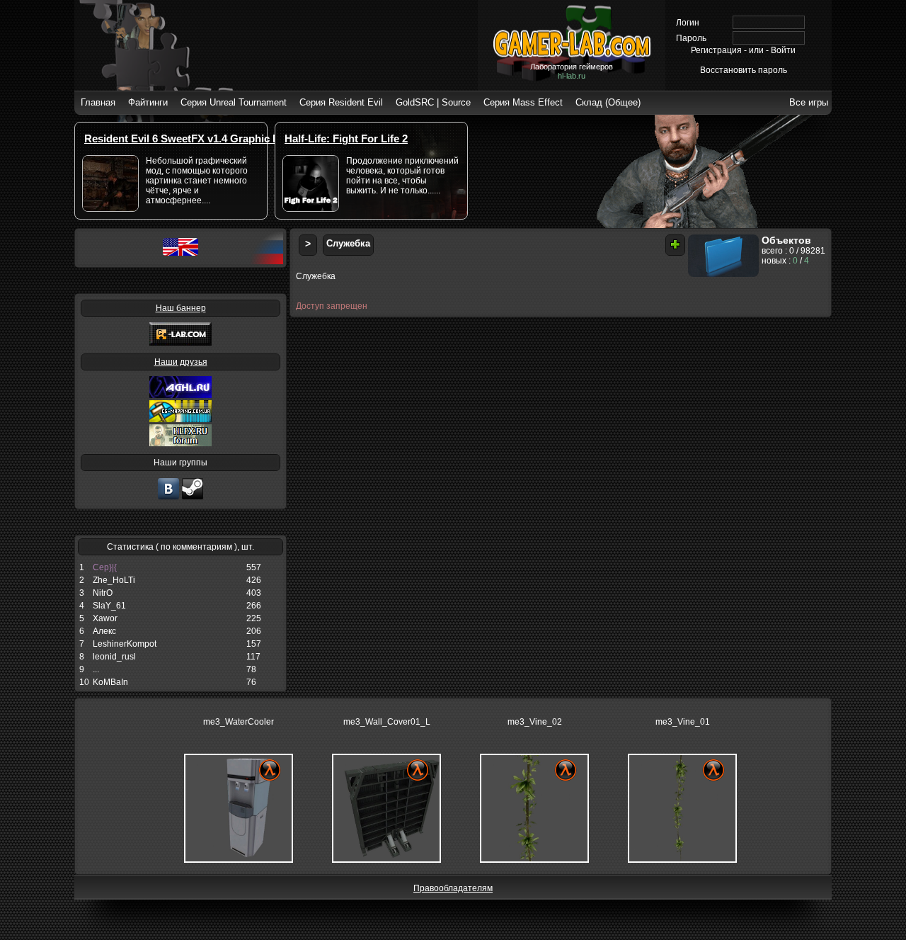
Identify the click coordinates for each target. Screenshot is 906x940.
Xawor (105, 618)
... (96, 669)
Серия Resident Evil (341, 102)
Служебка (348, 243)
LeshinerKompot (124, 644)
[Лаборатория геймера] (168, 498)
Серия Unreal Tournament (233, 102)
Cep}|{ (105, 567)
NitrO (103, 593)
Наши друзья (180, 362)
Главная (98, 102)
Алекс (104, 631)
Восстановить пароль (743, 70)
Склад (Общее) (608, 102)
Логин (687, 23)
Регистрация (716, 50)
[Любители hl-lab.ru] (192, 498)
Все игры (808, 102)
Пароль (691, 38)
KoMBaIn (110, 682)
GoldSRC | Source (433, 102)
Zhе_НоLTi (114, 580)
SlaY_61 (109, 606)
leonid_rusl (114, 657)
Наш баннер (181, 308)
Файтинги (148, 102)
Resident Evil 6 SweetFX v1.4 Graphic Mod (189, 138)
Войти (783, 50)
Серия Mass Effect (523, 102)
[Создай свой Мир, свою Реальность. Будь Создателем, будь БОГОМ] (180, 419)
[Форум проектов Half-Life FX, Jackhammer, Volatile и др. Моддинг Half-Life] (180, 443)
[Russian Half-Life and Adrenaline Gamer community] (180, 395)
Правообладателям (453, 888)
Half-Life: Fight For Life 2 (346, 138)
